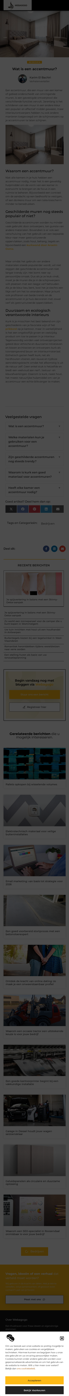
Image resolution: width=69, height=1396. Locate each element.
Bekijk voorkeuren (34, 1390)
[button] (62, 1338)
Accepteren (34, 1380)
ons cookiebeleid (26, 1368)
